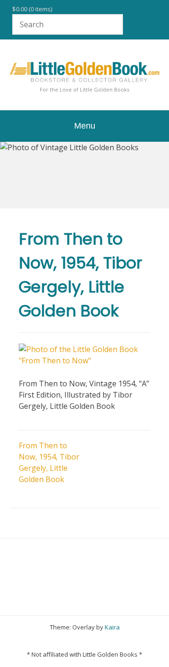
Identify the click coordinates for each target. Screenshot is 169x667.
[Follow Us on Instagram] (104, 641)
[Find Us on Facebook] (65, 641)
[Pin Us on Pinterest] (117, 641)
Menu (84, 125)
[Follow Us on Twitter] (78, 641)
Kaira (112, 627)
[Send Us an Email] (51, 641)
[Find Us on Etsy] (91, 641)
